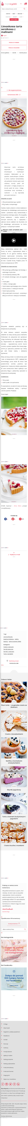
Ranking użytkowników (9, 1063)
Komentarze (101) (13, 95)
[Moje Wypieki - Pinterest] (14, 1084)
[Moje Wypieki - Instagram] (6, 1084)
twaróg (6, 641)
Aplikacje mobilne (8, 1055)
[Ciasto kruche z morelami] (14, 832)
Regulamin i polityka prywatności (12, 1032)
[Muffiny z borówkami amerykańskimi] (14, 747)
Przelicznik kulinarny (8, 1067)
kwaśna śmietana (9, 639)
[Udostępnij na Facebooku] (5, 519)
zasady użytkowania (12, 1113)
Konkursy (6, 1047)
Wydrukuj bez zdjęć (14, 663)
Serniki (14, 52)
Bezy (14, 14)
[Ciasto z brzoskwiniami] (14, 721)
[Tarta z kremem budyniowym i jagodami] (14, 803)
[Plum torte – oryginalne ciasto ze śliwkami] (14, 692)
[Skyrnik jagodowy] (14, 776)
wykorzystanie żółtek (15, 641)
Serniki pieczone (8, 649)
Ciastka (8, 17)
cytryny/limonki (8, 637)
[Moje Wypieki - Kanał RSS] (18, 1084)
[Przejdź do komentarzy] (20, 519)
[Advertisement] (14, 71)
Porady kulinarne (8, 1051)
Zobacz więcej (14, 19)
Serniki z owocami (9, 651)
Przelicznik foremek (8, 1071)
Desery (15, 17)
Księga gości (7, 1075)
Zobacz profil (14, 957)
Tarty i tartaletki (8, 654)
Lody (20, 17)
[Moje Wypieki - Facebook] (2, 1084)
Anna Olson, (18, 506)
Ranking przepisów (8, 1059)
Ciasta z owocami (8, 647)
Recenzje (6, 1044)
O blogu (5, 1024)
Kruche (20, 14)
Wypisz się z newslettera (10, 1079)
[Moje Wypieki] (9, 3)
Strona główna (5, 52)
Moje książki (7, 1028)
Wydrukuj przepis (14, 661)
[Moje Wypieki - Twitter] (10, 1084)
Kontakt (5, 1039)
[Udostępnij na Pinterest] (13, 519)
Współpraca (6, 1035)
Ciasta (8, 14)
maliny (17, 639)
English (5, 35)
